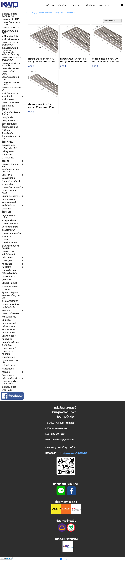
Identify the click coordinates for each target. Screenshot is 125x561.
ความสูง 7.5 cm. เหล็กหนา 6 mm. (66, 13)
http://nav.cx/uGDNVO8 (75, 453)
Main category (31, 13)
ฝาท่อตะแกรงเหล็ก (45, 13)
